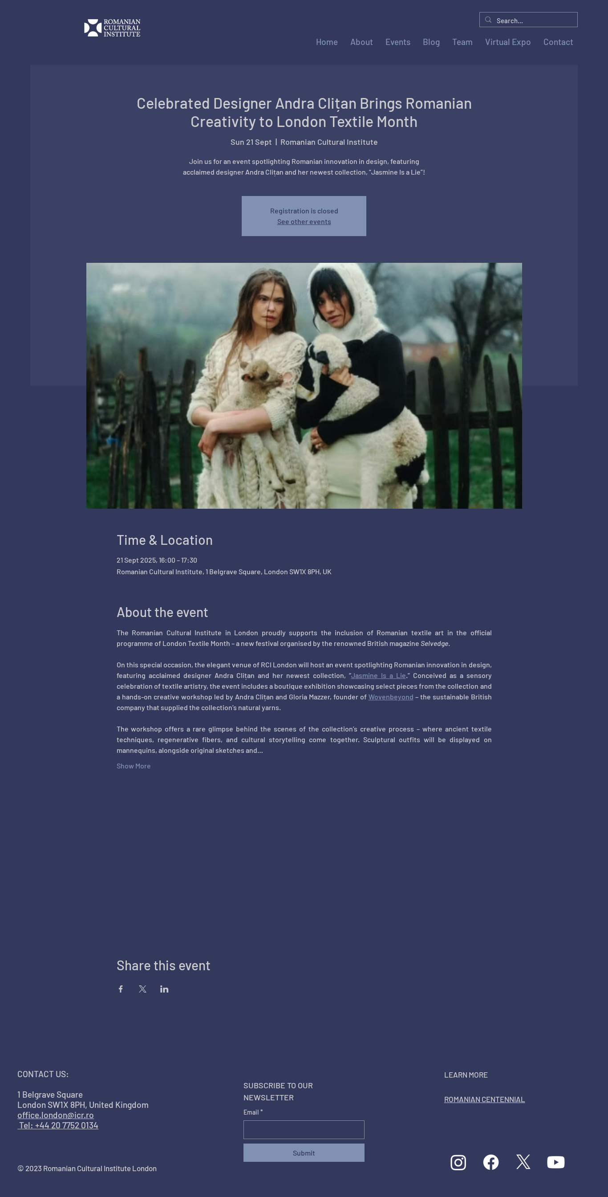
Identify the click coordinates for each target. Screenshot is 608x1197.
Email (253, 1112)
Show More (134, 765)
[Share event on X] (142, 989)
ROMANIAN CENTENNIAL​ (484, 1099)
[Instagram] (458, 1162)
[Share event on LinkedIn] (164, 989)
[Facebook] (491, 1162)
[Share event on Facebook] (121, 989)
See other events (304, 221)
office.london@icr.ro (55, 1115)
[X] (523, 1162)
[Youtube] (556, 1162)
